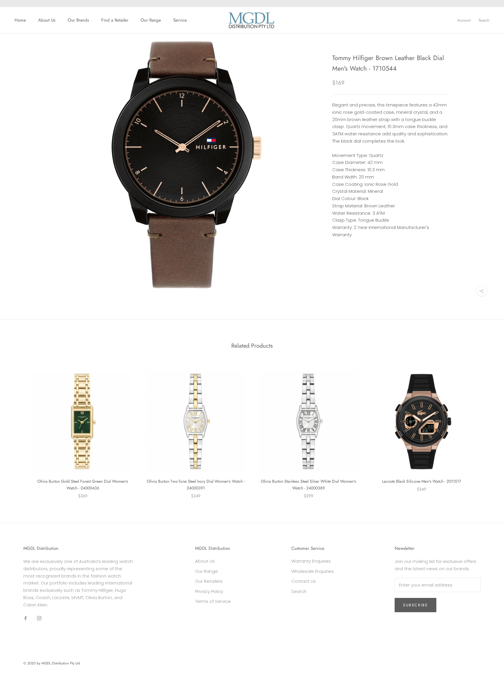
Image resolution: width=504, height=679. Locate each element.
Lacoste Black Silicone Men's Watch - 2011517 (421, 481)
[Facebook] (25, 618)
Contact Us (303, 581)
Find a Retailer (114, 20)
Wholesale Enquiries (312, 571)
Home (20, 20)
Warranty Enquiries (311, 561)
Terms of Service (213, 601)
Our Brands (78, 20)
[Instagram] (39, 618)
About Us (46, 20)
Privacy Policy (209, 591)
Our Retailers (209, 581)
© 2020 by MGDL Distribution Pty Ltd (51, 663)
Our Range (151, 20)
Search (484, 20)
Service (180, 20)
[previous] (18, 428)
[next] (485, 428)
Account (463, 20)
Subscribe (415, 605)
